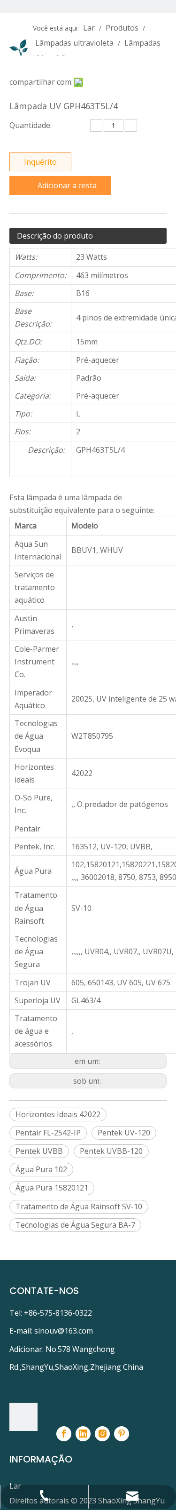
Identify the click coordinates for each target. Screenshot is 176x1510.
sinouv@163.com (63, 1331)
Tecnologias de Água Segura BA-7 (75, 1225)
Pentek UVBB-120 (111, 1151)
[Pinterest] (121, 1433)
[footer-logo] (23, 1417)
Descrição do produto (55, 236)
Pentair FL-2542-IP (48, 1132)
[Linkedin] (83, 1433)
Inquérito (40, 162)
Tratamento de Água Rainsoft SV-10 (78, 1206)
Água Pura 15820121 (51, 1187)
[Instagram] (102, 1433)
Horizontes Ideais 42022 (57, 1114)
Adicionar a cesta (67, 185)
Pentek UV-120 (124, 1132)
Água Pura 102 (41, 1169)
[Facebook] (63, 1433)
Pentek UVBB (39, 1151)
